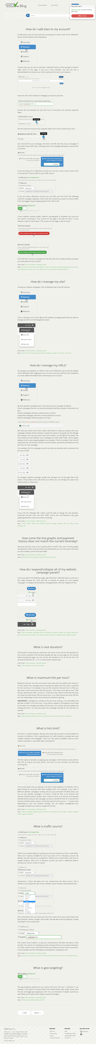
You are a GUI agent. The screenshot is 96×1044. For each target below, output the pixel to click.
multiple (63, 812)
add (22, 267)
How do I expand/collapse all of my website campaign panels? (48, 570)
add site (26, 267)
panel (29, 635)
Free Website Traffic (70, 1033)
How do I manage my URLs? (48, 365)
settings (20, 526)
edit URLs (32, 353)
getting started (70, 267)
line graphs (34, 557)
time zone (53, 557)
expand (68, 632)
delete (34, 523)
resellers (70, 812)
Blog (66, 1031)
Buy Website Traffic (70, 1036)
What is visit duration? (48, 647)
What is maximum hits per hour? (48, 678)
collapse (55, 632)
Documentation (42, 5)
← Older (24, 1013)
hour (40, 716)
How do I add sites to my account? (48, 29)
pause (76, 523)
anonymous (24, 956)
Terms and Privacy (55, 1038)
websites (65, 269)
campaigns (48, 632)
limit (59, 812)
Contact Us (68, 1038)
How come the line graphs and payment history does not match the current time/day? (48, 539)
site (38, 269)
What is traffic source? (48, 826)
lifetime (54, 812)
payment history (44, 557)
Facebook (85, 1031)
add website (40, 267)
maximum (46, 716)
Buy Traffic (83, 16)
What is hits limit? (48, 728)
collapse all (61, 632)
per (71, 716)
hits (37, 716)
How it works (53, 1033)
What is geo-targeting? (48, 968)
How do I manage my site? (48, 282)
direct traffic (42, 956)
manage (48, 353)
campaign (29, 632)
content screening (50, 267)
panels (34, 635)
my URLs (62, 353)
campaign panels (38, 632)
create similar (26, 523)
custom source (33, 956)
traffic (19, 814)
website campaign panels (58, 635)
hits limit (49, 812)
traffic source (43, 269)
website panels (71, 635)
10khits (23, 353)
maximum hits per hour (28, 269)
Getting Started (41, 264)
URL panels (40, 635)
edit (27, 353)
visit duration (52, 269)
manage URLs (61, 523)
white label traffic (71, 956)
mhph (67, 716)
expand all (75, 632)
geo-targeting (61, 267)
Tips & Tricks (54, 5)
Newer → (37, 1013)
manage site (55, 353)
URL (70, 353)
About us (52, 1031)
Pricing (51, 1036)
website (59, 269)
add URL (32, 267)
